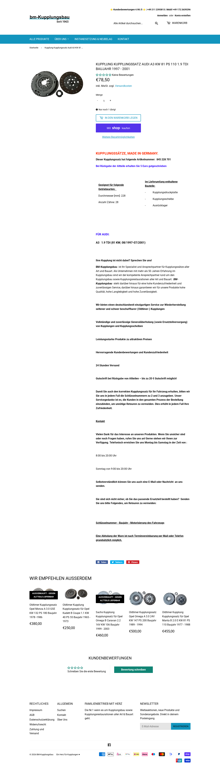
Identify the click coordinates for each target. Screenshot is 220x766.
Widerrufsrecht (37, 724)
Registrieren (180, 726)
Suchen (61, 710)
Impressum (35, 710)
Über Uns (61, 39)
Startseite (33, 47)
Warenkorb (179, 23)
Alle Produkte (39, 39)
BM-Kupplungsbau (45, 754)
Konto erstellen (183, 15)
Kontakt (123, 39)
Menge (99, 95)
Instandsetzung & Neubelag (93, 39)
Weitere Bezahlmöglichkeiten (118, 137)
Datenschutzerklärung (41, 719)
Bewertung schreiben (133, 669)
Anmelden (162, 15)
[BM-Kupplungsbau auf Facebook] (109, 745)
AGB (31, 714)
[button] (103, 74)
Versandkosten (123, 85)
